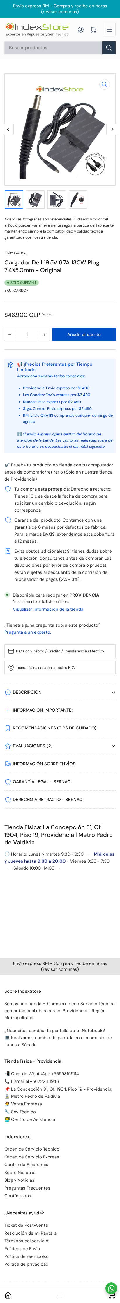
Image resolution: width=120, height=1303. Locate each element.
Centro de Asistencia (26, 1165)
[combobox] (60, 47)
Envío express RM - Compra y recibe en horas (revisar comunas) (60, 9)
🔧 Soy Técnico (20, 1112)
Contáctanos (17, 1196)
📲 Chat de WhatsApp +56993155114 (41, 1074)
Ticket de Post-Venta (26, 1225)
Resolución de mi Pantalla (30, 1233)
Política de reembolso (26, 1256)
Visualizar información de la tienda (48, 609)
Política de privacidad (26, 1264)
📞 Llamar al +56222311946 (31, 1081)
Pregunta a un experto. (27, 632)
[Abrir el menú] (109, 29)
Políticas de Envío (22, 1249)
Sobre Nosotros (20, 1172)
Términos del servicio (26, 1241)
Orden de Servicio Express (31, 1157)
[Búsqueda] (109, 48)
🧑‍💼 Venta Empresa (23, 1104)
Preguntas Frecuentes (27, 1188)
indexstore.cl (15, 252)
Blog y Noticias (19, 1180)
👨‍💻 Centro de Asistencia (29, 1119)
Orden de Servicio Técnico (31, 1149)
